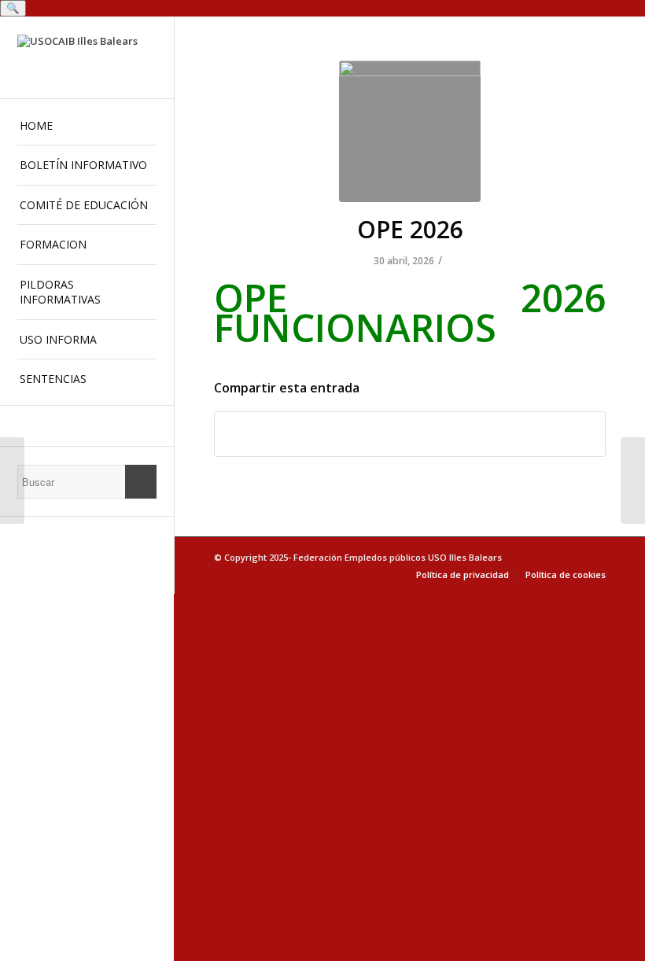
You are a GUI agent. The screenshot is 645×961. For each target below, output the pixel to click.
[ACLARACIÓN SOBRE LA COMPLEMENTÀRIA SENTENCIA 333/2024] (12, 480)
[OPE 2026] (410, 131)
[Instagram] (87, 426)
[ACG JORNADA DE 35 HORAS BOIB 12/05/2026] (633, 480)
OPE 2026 (410, 229)
